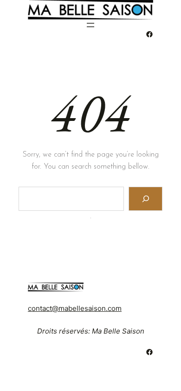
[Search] (145, 198)
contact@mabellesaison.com (75, 308)
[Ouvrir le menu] (90, 25)
